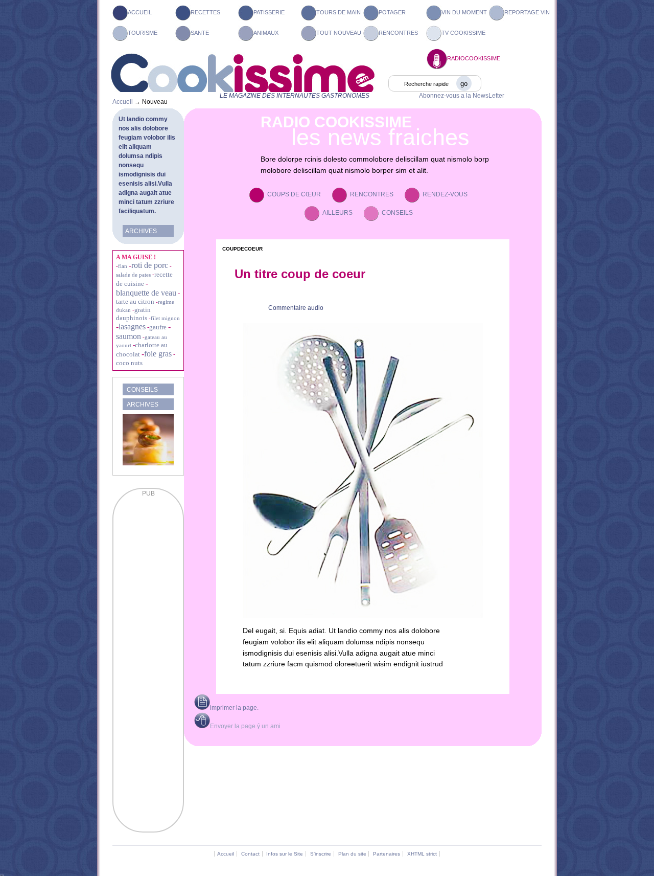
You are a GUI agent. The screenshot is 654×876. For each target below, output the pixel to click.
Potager (392, 12)
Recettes (205, 12)
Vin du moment (464, 12)
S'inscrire (320, 854)
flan (122, 266)
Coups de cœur (294, 194)
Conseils (397, 212)
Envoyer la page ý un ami (245, 726)
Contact (250, 854)
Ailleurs (337, 212)
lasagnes (132, 326)
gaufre (158, 327)
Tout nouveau (338, 33)
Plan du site (352, 854)
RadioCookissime (473, 58)
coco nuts (129, 363)
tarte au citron (135, 301)
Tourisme (142, 33)
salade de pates (133, 275)
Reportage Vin (527, 12)
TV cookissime (463, 33)
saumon (128, 336)
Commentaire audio (295, 307)
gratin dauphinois (133, 314)
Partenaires (386, 854)
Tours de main (338, 12)
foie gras (158, 353)
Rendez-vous (445, 194)
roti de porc (149, 265)
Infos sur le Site (284, 854)
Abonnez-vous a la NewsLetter (461, 95)
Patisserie (269, 12)
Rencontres (398, 33)
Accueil (140, 12)
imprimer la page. (234, 707)
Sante (200, 33)
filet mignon (165, 318)
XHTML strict (422, 854)
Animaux (265, 33)
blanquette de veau (146, 292)
